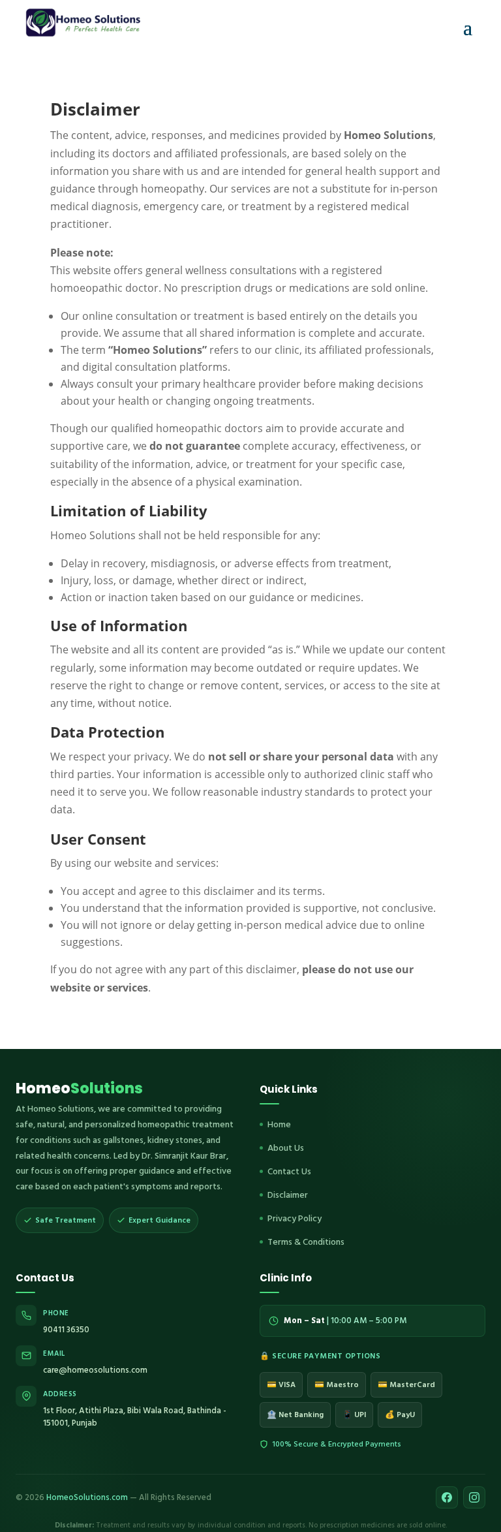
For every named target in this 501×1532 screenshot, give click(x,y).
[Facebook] (447, 1497)
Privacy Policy (294, 1218)
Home (279, 1124)
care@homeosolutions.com (95, 1370)
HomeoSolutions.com (87, 1497)
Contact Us (289, 1171)
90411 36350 (66, 1329)
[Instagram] (474, 1497)
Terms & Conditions (305, 1241)
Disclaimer (287, 1194)
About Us (285, 1147)
